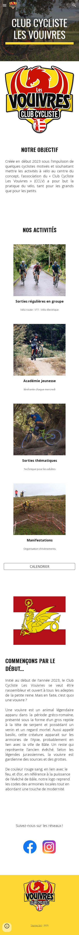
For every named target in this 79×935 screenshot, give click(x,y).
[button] (4, 5)
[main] (39, 30)
